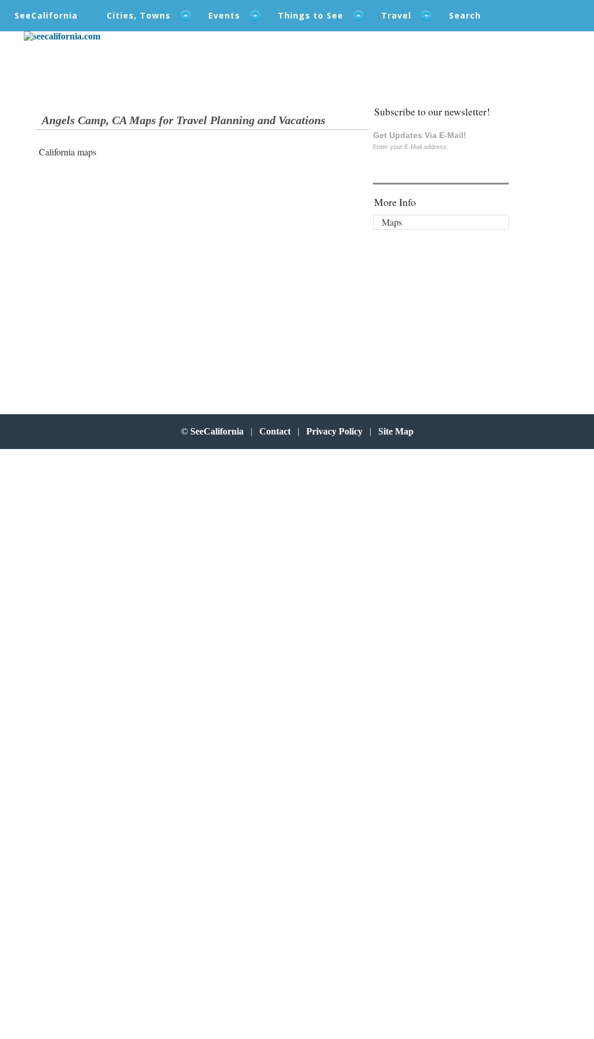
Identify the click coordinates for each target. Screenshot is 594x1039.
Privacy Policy (334, 431)
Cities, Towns (139, 15)
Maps (392, 222)
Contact (275, 431)
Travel (396, 15)
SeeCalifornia (46, 15)
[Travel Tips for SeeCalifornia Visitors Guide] (62, 36)
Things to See (310, 15)
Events (224, 15)
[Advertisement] (114, 261)
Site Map (396, 431)
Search (465, 15)
